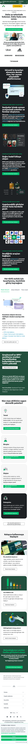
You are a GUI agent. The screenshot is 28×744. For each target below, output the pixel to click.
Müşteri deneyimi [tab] (5, 290)
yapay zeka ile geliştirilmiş (17, 115)
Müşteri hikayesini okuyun (10, 367)
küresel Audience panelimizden (10, 169)
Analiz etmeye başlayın (10, 638)
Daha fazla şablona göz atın (10, 342)
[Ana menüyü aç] (24, 6)
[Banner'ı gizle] (27, 2)
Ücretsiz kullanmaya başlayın (14, 29)
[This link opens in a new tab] (7, 716)
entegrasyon (14, 259)
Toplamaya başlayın (9, 604)
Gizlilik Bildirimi (4, 733)
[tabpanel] (14, 319)
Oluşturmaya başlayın (10, 569)
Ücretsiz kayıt (17, 6)
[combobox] (14, 712)
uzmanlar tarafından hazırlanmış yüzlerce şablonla (13, 119)
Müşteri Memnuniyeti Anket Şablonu (13, 334)
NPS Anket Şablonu (9, 332)
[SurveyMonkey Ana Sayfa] (3, 6)
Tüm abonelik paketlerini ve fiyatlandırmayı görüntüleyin (14, 523)
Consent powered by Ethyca (20, 742)
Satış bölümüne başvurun (11, 513)
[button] (14, 692)
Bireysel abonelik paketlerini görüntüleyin (11, 457)
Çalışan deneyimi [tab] (15, 290)
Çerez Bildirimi (12, 733)
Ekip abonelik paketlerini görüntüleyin (11, 486)
